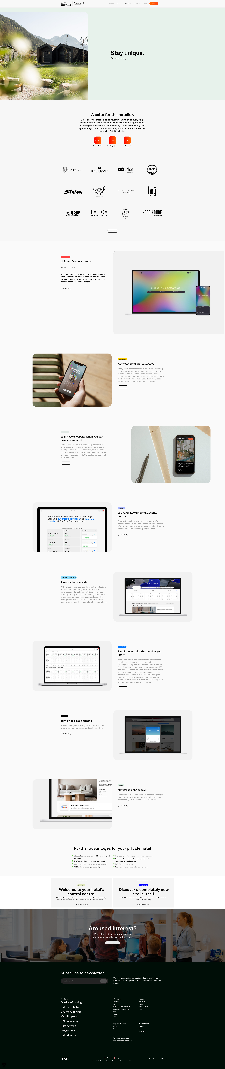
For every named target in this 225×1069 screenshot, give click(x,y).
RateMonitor (68, 1035)
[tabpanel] (84, 279)
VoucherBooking (111, 125)
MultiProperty (69, 1016)
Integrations (68, 1030)
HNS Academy (69, 1021)
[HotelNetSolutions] (65, 1059)
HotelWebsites (100, 128)
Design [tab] (63, 267)
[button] (65, 257)
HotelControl (69, 1026)
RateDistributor (70, 1007)
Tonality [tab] (72, 267)
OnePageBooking (135, 122)
